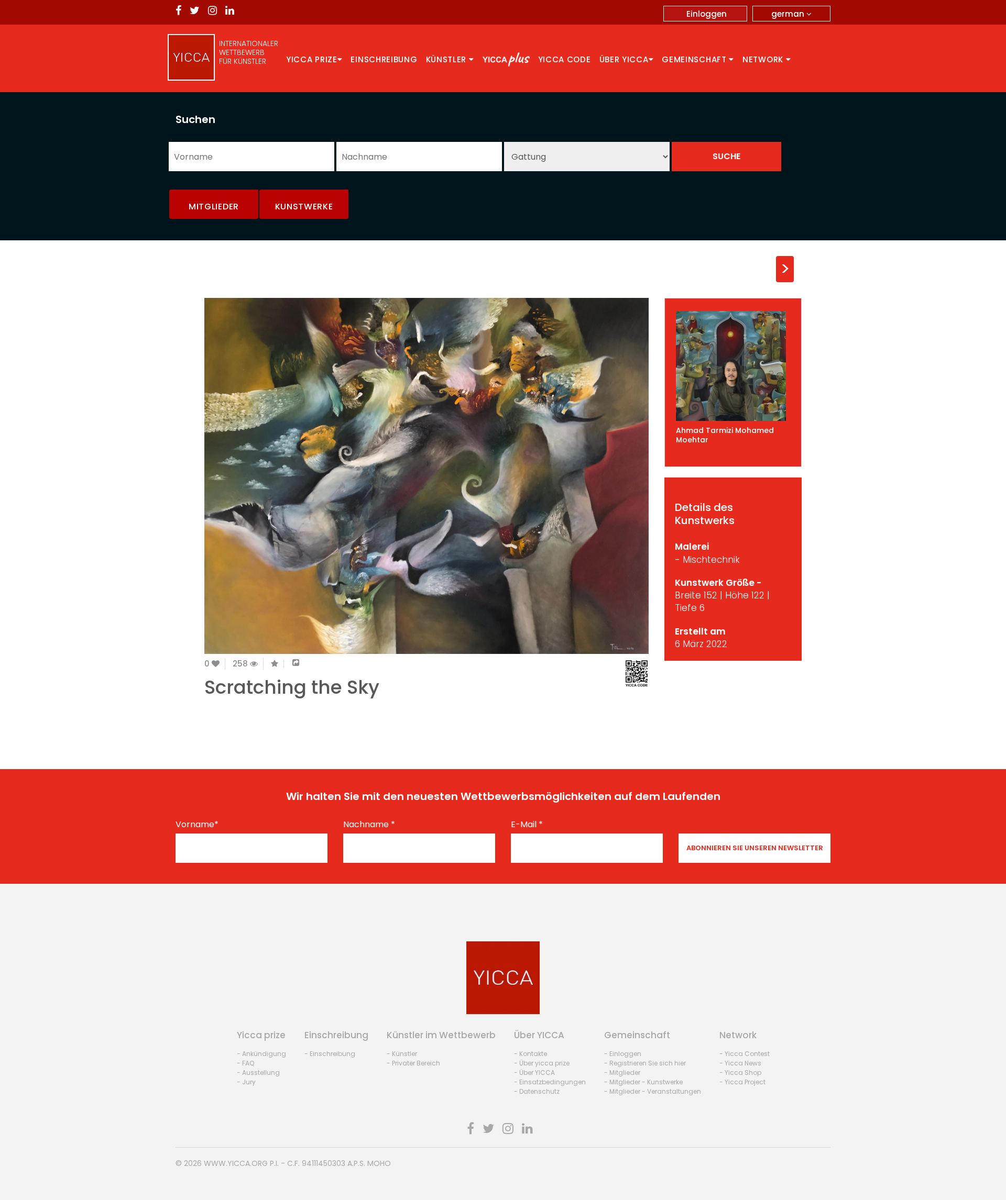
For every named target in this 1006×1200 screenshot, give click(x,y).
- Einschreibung (329, 1053)
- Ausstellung (258, 1072)
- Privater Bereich (413, 1063)
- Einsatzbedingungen (550, 1081)
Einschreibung (384, 59)
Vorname (197, 824)
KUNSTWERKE (304, 207)
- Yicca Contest (744, 1053)
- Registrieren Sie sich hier (645, 1063)
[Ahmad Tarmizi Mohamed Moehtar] (733, 366)
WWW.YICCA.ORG (236, 1163)
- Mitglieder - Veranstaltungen (652, 1091)
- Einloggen (622, 1053)
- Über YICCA (534, 1072)
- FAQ (245, 1063)
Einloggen (706, 13)
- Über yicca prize (542, 1063)
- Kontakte (530, 1053)
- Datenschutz (537, 1091)
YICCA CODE (564, 59)
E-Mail (527, 824)
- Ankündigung (261, 1053)
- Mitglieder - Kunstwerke (643, 1081)
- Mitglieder (622, 1072)
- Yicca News (740, 1063)
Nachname (369, 824)
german (788, 13)
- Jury (246, 1081)
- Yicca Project (742, 1081)
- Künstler (402, 1053)
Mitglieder (214, 207)
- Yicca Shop (740, 1072)
